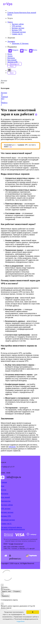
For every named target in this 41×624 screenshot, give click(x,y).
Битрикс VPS (6, 516)
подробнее (20, 621)
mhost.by (12, 447)
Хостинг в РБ (12, 62)
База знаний (11, 60)
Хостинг (4, 81)
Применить (5, 596)
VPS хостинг (5, 508)
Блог (2, 486)
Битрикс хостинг (7, 512)
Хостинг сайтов (7, 505)
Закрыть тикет (6, 591)
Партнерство (5, 501)
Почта (9, 54)
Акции (10, 56)
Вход (12, 66)
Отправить (16, 591)
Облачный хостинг (8, 520)
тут (10, 147)
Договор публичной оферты (11, 527)
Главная (4, 482)
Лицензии (11, 41)
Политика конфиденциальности (13, 529)
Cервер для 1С (6, 524)
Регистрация (14, 64)
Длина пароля (6, 608)
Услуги (10, 22)
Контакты (11, 58)
